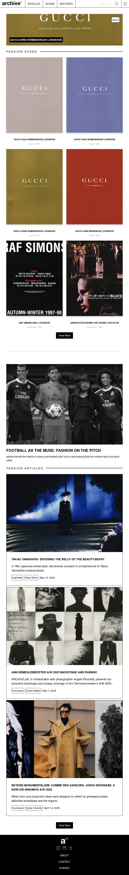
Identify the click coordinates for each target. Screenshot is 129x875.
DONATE (64, 868)
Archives (66, 4)
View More (64, 335)
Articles (34, 4)
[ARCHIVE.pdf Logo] (12, 3)
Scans (49, 4)
